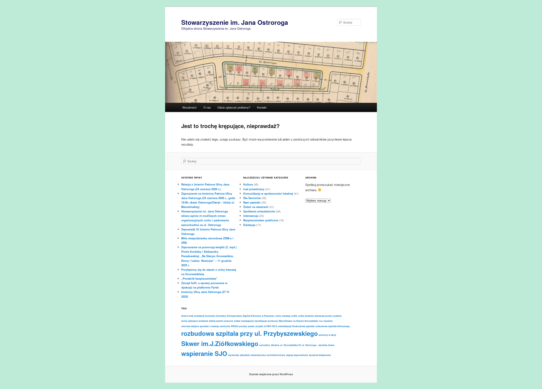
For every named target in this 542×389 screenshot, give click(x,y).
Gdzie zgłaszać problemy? (233, 107)
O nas (207, 107)
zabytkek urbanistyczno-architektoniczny (262, 355)
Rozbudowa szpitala (303, 326)
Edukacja (249, 225)
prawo (251, 326)
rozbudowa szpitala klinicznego (332, 326)
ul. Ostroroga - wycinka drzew (318, 345)
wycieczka (233, 355)
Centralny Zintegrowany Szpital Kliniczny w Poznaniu (245, 315)
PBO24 (234, 326)
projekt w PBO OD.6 (266, 326)
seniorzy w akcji (327, 334)
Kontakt (262, 107)
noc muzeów (326, 320)
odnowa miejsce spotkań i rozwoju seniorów (205, 326)
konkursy (273, 320)
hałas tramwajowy (244, 320)
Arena (184, 315)
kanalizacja (261, 320)
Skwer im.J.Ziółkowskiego (219, 343)
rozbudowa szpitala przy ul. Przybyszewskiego (249, 333)
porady (243, 326)
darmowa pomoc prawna (328, 315)
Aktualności (189, 107)
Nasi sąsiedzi (252, 202)
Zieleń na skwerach (255, 207)
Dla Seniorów (252, 198)
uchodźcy (264, 345)
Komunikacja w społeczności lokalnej (268, 193)
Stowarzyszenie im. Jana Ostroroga (234, 22)
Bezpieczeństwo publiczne (260, 220)
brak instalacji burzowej (202, 315)
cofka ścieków (306, 315)
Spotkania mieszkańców (259, 211)
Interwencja (250, 216)
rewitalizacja (284, 326)
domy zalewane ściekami (194, 320)
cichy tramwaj (282, 315)
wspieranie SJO (204, 353)
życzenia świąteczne (320, 355)
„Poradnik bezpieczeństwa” (199, 278)
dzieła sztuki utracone (221, 320)
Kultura (248, 184)
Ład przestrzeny (253, 189)
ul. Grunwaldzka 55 (290, 345)
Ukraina (275, 345)
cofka (294, 315)
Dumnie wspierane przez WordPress (271, 374)
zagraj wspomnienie (297, 355)
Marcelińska (285, 320)
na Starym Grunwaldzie (305, 320)
